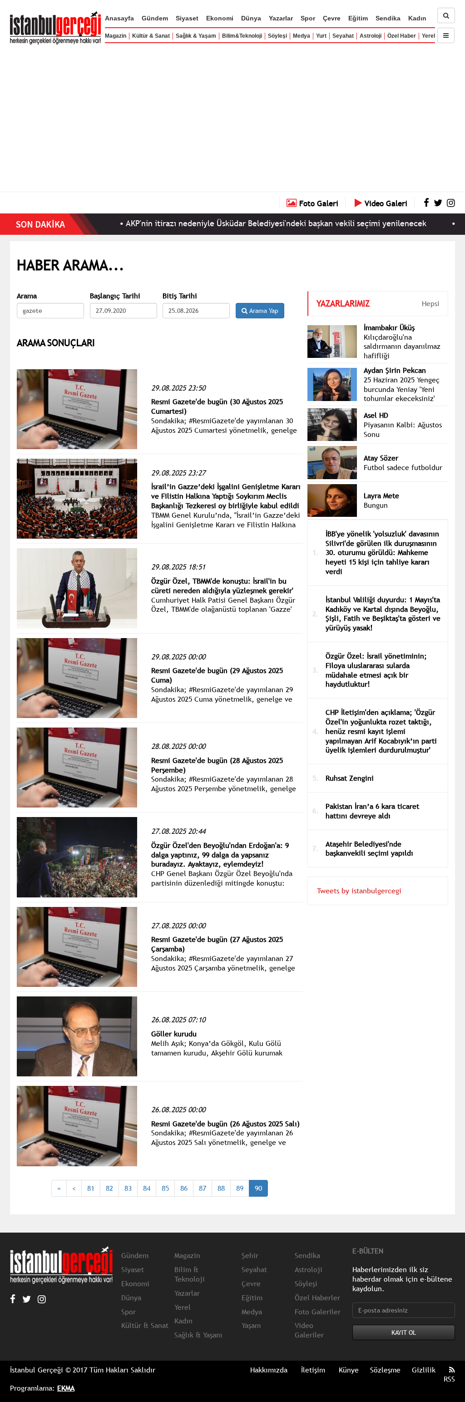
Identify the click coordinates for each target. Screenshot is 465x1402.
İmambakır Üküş (389, 327)
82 (109, 1188)
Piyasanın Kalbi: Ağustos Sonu (403, 429)
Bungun (376, 505)
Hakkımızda (268, 1370)
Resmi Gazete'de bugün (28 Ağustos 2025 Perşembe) (217, 765)
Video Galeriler (309, 1330)
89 (239, 1188)
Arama (27, 296)
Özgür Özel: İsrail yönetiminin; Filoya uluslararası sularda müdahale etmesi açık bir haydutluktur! (376, 670)
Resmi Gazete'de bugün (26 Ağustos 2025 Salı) (225, 1124)
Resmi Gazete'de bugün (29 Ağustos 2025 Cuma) (217, 675)
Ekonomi (219, 18)
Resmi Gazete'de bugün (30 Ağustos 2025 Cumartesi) (217, 406)
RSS (449, 1379)
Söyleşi (277, 36)
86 (184, 1188)
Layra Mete (381, 495)
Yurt (321, 36)
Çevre (332, 18)
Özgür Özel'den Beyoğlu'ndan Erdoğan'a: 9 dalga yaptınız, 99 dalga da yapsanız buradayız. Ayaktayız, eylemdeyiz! (220, 854)
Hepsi (431, 303)
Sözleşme (385, 1370)
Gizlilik (423, 1370)
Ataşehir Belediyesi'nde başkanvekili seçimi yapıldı (369, 848)
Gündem (155, 18)
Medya (301, 36)
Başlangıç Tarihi (115, 296)
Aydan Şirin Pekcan (395, 370)
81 (90, 1188)
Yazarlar (281, 18)
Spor (308, 18)
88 (221, 1188)
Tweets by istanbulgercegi (359, 891)
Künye (349, 1370)
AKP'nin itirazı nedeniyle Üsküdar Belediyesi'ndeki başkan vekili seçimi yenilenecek (244, 223)
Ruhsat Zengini (350, 778)
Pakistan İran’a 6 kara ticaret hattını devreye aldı (372, 811)
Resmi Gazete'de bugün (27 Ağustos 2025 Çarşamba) (217, 944)
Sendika (388, 18)
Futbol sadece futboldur (403, 467)
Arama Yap (262, 311)
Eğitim (358, 18)
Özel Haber (401, 36)
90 (258, 1188)
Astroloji (370, 36)
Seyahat (343, 36)
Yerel (428, 36)
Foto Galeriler (318, 1312)
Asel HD (376, 415)
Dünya (251, 18)
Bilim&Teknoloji (242, 36)
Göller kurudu (174, 1034)
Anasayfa (119, 18)
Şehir (250, 1255)
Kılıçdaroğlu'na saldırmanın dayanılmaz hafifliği (402, 346)
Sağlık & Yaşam (196, 36)
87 (202, 1188)
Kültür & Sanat (151, 36)
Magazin (115, 36)
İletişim (313, 1370)
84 (146, 1188)
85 (165, 1188)
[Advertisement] (232, 115)
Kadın (417, 18)
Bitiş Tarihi (180, 296)
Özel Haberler (317, 1298)
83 (128, 1188)
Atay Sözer (381, 458)
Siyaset (187, 18)
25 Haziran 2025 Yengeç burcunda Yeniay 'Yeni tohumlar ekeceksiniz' (402, 389)
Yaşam (251, 1325)
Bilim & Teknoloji (189, 1274)
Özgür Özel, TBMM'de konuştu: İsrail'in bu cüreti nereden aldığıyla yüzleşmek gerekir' (222, 585)
